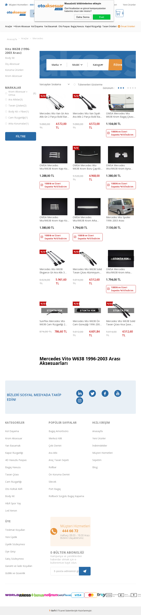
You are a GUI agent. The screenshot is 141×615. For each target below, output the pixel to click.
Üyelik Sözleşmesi (15, 544)
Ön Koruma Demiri (59, 474)
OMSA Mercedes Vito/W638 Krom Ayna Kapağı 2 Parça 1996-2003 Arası (120, 167)
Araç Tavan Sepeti (59, 460)
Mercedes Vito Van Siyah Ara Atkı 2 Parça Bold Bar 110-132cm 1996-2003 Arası (87, 115)
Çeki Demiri (55, 445)
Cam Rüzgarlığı (13, 481)
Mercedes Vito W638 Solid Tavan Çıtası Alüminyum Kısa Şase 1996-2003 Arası (87, 271)
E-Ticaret (60, 610)
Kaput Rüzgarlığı (93, 26)
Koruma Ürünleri (14, 70)
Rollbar (52, 467)
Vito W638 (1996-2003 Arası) (17, 51)
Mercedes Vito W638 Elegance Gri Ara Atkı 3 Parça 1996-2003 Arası (52, 271)
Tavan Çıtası (12, 474)
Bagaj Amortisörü (58, 431)
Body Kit (10, 57)
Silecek (52, 481)
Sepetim (96, 460)
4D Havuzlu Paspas (16, 460)
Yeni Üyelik (11, 537)
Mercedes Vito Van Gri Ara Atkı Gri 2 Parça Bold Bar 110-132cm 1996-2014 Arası (54, 115)
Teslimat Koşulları (15, 529)
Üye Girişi (10, 551)
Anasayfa (97, 431)
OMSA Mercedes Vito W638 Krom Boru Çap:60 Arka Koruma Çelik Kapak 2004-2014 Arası (87, 167)
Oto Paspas (64, 26)
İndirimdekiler (99, 445)
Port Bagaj (55, 489)
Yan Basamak (50, 26)
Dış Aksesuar (12, 64)
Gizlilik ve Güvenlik (15, 573)
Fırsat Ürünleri (128, 26)
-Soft (52, 610)
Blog (94, 467)
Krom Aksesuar (22, 26)
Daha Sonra (82, 17)
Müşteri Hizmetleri (102, 452)
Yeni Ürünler (129, 4)
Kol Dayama (37, 26)
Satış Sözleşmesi (14, 558)
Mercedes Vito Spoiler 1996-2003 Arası (118, 219)
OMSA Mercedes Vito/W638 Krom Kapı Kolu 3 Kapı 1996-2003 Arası (54, 167)
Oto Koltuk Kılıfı (13, 489)
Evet (101, 17)
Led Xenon (11, 510)
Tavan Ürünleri (109, 26)
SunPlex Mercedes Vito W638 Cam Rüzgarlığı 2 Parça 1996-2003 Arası (52, 322)
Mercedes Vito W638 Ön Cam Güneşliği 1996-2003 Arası (87, 322)
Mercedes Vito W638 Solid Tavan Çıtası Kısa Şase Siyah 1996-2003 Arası (120, 322)
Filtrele (117, 65)
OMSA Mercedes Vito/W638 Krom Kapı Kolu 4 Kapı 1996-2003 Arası (54, 219)
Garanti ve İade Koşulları (18, 566)
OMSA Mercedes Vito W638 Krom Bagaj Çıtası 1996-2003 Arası (119, 115)
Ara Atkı (53, 452)
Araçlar (8, 26)
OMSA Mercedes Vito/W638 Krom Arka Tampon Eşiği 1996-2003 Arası (120, 271)
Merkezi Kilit (55, 438)
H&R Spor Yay (13, 503)
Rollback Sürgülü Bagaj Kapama (66, 496)
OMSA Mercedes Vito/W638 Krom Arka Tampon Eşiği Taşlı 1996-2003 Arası (87, 219)
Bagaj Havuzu (77, 26)
